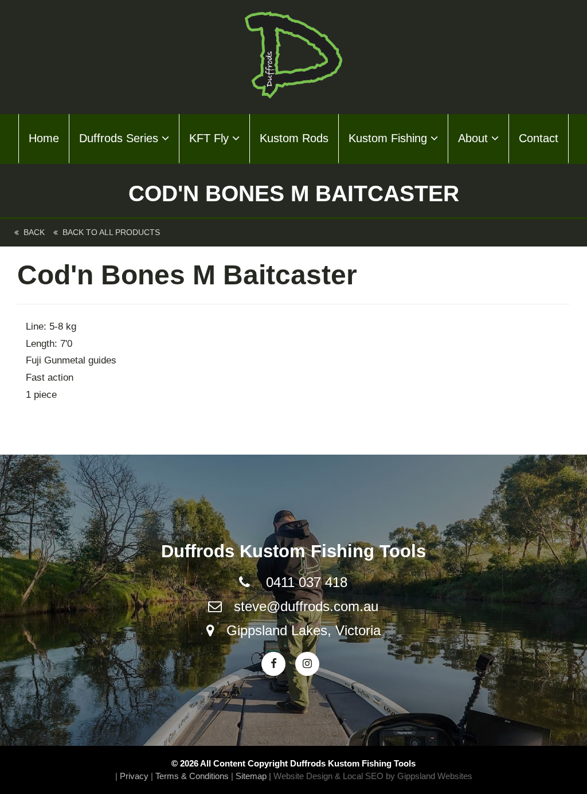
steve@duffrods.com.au (306, 606)
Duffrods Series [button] (120, 138)
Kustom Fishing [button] (390, 138)
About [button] (474, 138)
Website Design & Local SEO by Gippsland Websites (372, 776)
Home (44, 138)
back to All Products (109, 232)
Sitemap (251, 776)
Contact (538, 138)
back (32, 232)
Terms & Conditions (192, 776)
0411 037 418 (306, 582)
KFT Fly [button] (210, 138)
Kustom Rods (294, 138)
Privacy (134, 776)
